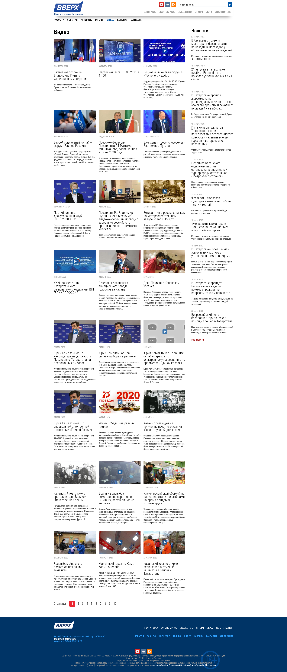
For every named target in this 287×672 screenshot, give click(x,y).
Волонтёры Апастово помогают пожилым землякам (68, 567)
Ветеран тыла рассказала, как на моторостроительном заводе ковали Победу (164, 216)
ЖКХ (209, 12)
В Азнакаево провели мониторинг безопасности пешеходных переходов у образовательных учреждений (211, 45)
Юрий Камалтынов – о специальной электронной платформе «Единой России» (73, 426)
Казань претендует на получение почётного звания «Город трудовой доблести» (163, 426)
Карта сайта (226, 636)
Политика (149, 12)
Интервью (86, 19)
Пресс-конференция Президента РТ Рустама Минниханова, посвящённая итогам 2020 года (118, 147)
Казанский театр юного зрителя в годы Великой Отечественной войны (70, 497)
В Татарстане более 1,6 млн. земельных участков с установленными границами (210, 252)
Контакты (136, 19)
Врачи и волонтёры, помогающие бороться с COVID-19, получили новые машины (116, 498)
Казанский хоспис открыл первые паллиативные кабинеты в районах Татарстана (161, 568)
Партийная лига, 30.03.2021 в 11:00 (119, 74)
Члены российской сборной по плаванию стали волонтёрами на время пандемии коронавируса (164, 498)
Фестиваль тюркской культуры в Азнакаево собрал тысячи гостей (211, 201)
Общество (185, 12)
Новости (59, 19)
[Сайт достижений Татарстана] (69, 12)
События (72, 19)
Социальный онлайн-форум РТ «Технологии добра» (164, 74)
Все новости (197, 339)
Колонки (122, 19)
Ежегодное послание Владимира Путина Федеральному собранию (71, 75)
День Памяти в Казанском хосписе (162, 284)
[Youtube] (161, 6)
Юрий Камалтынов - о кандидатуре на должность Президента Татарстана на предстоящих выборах (72, 357)
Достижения (224, 12)
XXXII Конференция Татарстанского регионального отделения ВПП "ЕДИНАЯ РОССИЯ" (74, 287)
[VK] (167, 6)
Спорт (199, 12)
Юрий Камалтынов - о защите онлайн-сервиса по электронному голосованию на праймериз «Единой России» (164, 357)
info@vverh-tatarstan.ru (65, 638)
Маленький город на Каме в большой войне (117, 565)
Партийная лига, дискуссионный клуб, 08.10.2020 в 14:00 (68, 216)
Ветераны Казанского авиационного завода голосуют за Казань (113, 286)
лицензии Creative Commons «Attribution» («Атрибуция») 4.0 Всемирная (184, 665)
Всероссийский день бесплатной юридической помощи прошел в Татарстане (211, 318)
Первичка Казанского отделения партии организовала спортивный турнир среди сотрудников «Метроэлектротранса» (209, 169)
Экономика (167, 12)
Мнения (99, 19)
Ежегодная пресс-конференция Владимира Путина (164, 144)
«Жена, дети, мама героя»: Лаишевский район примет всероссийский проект (209, 227)
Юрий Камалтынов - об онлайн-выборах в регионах (117, 354)
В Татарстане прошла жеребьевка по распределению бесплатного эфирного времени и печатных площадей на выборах (212, 102)
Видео (110, 19)
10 (114, 603)
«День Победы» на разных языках (116, 425)
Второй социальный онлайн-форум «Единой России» (73, 144)
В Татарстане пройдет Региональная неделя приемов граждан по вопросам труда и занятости (210, 287)
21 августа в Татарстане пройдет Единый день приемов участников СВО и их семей (211, 74)
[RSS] (173, 6)
